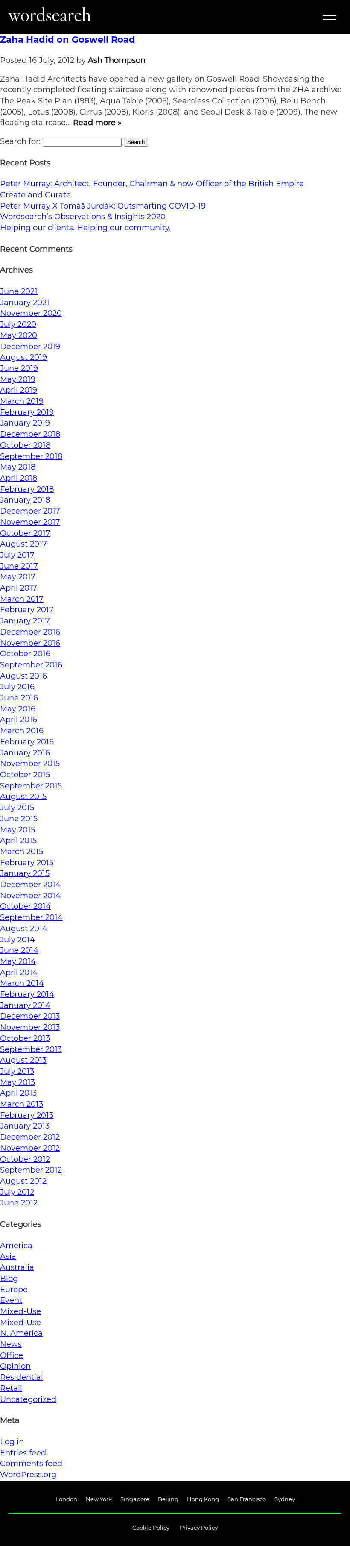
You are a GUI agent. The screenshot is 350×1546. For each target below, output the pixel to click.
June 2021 (19, 291)
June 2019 (19, 368)
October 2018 (25, 445)
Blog (9, 1278)
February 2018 (27, 489)
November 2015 (30, 763)
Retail (11, 1388)
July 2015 (17, 807)
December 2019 (30, 346)
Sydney (284, 1499)
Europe (14, 1289)
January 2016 (25, 753)
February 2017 (27, 609)
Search (136, 142)
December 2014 (30, 884)
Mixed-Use (20, 1311)
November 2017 (30, 522)
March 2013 (21, 1104)
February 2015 (26, 862)
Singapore (134, 1499)
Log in (12, 1441)
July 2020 (18, 324)
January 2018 (25, 500)
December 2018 (30, 434)
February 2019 (27, 412)
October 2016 (25, 653)
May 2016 (17, 709)
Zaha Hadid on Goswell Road (67, 39)
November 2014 (30, 895)
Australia (17, 1267)
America (16, 1245)
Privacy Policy (199, 1527)
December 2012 (30, 1137)
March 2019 (22, 401)
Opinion (15, 1366)
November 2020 (31, 313)
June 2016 (19, 697)
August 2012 (23, 1181)
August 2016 (23, 676)
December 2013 (30, 1016)
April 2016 (18, 719)
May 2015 (17, 830)
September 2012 (31, 1170)
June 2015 (19, 818)
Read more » (97, 122)
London (66, 1499)
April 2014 (19, 972)
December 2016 (30, 632)
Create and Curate (35, 195)
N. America (21, 1333)
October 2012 (25, 1159)
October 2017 (25, 533)
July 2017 (17, 555)
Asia (8, 1256)
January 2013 (25, 1126)
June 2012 (19, 1203)
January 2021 (25, 302)
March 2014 (22, 983)
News (11, 1344)
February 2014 (27, 994)
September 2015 (31, 786)
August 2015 (23, 796)
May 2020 (18, 335)
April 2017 (18, 588)
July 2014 (17, 939)
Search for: (20, 141)
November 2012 (30, 1148)
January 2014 (25, 1005)
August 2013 (23, 1060)
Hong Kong (203, 1499)
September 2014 (31, 917)
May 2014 (18, 961)
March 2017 (22, 599)
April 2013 (18, 1093)
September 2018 (31, 456)
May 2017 (17, 577)
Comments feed (31, 1463)
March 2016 (22, 730)
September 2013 (31, 1049)
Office (11, 1355)
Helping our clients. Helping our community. (85, 227)
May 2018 (17, 467)
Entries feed (23, 1453)
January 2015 (25, 873)
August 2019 (23, 357)
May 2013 (17, 1082)
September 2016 (31, 665)
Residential (21, 1377)
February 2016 (27, 742)
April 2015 (18, 840)
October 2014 (25, 906)
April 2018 (18, 478)
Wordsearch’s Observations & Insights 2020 (83, 216)
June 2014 (19, 950)
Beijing (168, 1499)
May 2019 (17, 379)
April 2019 (18, 390)
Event (11, 1300)
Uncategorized (28, 1399)
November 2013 (30, 1027)
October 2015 (25, 774)
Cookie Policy (150, 1527)
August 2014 (23, 928)
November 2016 (30, 643)
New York (99, 1499)
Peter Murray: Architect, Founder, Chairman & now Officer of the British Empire (152, 183)
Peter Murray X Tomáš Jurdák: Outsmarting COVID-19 (103, 206)
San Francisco (247, 1499)
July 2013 (17, 1071)
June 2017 (19, 566)
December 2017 (30, 511)
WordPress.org (28, 1474)
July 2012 (17, 1192)
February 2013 (26, 1115)
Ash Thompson (117, 60)
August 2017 (23, 544)
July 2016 (17, 686)
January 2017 (25, 621)
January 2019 (25, 423)
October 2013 (25, 1038)
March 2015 (21, 851)
